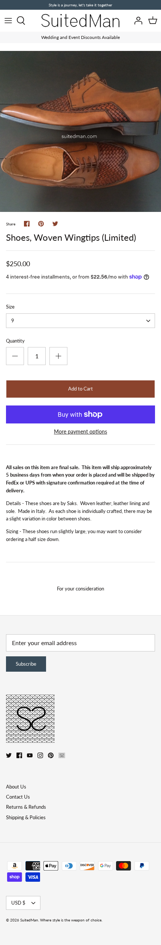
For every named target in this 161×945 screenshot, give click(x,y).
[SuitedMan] (80, 20)
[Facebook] (19, 755)
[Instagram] (40, 755)
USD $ (18, 903)
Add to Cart (80, 389)
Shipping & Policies (26, 817)
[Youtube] (30, 755)
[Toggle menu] (8, 20)
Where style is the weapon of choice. (71, 920)
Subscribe (26, 664)
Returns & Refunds (26, 807)
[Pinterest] (51, 755)
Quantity (15, 341)
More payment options (80, 432)
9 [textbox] (12, 320)
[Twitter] (9, 755)
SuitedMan (29, 920)
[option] (80, 131)
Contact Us (18, 797)
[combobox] (80, 320)
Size (10, 307)
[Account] (136, 20)
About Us (16, 787)
